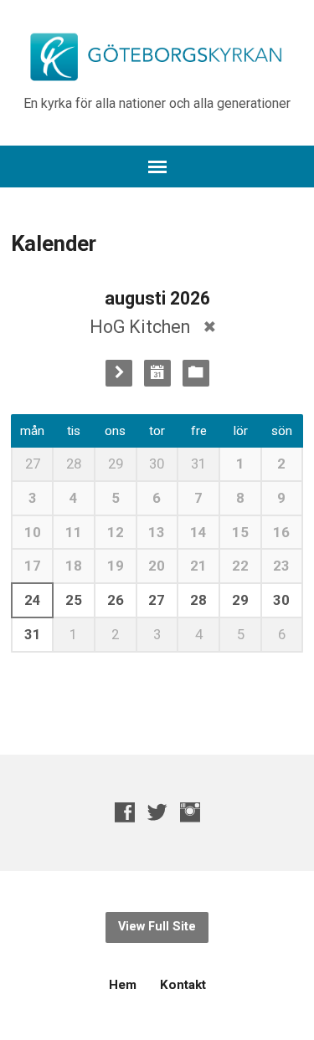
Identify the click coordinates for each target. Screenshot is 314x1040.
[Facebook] (125, 812)
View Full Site (157, 927)
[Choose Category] (196, 373)
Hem (122, 984)
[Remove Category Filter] (209, 326)
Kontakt (183, 984)
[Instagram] (190, 812)
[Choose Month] (157, 373)
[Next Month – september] (119, 373)
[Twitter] (157, 812)
